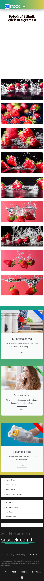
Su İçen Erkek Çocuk (11, 507)
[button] (24, 6)
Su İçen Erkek (8, 502)
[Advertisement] (22, 51)
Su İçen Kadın (8, 512)
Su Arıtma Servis (9, 489)
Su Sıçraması (8, 525)
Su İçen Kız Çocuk (10, 517)
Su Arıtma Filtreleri (10, 485)
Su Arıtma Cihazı (9, 480)
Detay (22, 352)
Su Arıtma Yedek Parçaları (13, 494)
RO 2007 (33, 555)
